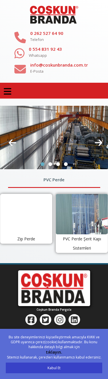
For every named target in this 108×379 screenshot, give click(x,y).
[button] (42, 164)
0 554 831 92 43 (45, 49)
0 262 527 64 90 (46, 33)
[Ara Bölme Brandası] (54, 137)
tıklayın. (54, 352)
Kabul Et (54, 367)
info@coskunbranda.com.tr (59, 65)
